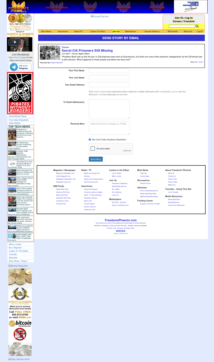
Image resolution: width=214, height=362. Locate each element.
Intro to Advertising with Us (149, 191)
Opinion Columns (90, 207)
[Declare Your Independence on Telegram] (20, 66)
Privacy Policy (172, 182)
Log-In (189, 17)
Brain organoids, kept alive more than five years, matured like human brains (20, 220)
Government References (176, 205)
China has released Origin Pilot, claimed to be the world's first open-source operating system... (25, 201)
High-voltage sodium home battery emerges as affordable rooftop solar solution (20, 182)
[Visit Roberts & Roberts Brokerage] (20, 18)
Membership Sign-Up (119, 186)
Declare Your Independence (93, 179)
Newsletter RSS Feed (63, 198)
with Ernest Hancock (91, 182)
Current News (144, 176)
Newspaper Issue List (63, 182)
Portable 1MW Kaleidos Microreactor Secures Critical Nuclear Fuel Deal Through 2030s (19, 155)
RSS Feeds (173, 31)
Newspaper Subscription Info (66, 179)
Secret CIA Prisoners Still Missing (87, 50)
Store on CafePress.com (120, 205)
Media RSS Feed (62, 195)
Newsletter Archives (90, 198)
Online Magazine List (63, 176)
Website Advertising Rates (149, 196)
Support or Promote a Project (150, 204)
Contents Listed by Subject (93, 192)
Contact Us (172, 176)
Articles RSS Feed (62, 189)
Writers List (171, 185)
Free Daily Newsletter (19, 119)
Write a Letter (15, 244)
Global (201, 62)
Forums (177, 21)
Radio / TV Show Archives (93, 195)
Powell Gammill (56, 62)
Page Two (143, 173)
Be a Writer (116, 189)
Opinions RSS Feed (63, 192)
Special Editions (152, 31)
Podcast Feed (61, 204)
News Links (88, 201)
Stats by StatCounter (121, 233)
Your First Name (76, 70)
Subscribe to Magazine (120, 183)
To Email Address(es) (73, 101)
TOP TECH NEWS (19, 126)
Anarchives (63, 31)
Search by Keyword (90, 189)
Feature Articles (89, 204)
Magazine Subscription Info (65, 173)
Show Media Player (18, 116)
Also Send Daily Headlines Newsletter (109, 139)
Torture (65, 47)
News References (174, 199)
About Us (188, 31)
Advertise (13, 257)
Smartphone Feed (62, 201)
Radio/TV (78, 31)
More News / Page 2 (18, 260)
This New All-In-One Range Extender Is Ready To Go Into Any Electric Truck (20, 164)
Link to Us (115, 195)
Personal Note (77, 123)
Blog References (173, 202)
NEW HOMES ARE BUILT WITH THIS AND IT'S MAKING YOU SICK (20, 237)
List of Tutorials (173, 192)
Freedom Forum (145, 183)
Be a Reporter (15, 247)
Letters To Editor (97, 31)
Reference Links (89, 210)
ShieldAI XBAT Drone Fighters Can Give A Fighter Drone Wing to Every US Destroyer (20, 211)
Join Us (116, 31)
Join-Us (179, 17)
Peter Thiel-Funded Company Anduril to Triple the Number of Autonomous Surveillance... (20, 191)
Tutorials (13, 254)
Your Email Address (74, 84)
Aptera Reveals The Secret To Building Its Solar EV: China (24, 172)
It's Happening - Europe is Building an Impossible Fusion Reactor (19, 145)
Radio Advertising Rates (148, 194)
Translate (189, 21)
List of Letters (116, 173)
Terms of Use (172, 179)
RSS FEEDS (14, 123)
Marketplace (130, 31)
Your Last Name (76, 77)
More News (46, 31)
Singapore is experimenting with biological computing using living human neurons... (25, 133)
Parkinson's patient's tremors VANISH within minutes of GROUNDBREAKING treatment (20, 229)
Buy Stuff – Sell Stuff (119, 202)
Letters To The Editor (18, 250)
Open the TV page (17, 57)
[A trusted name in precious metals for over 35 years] (20, 34)
